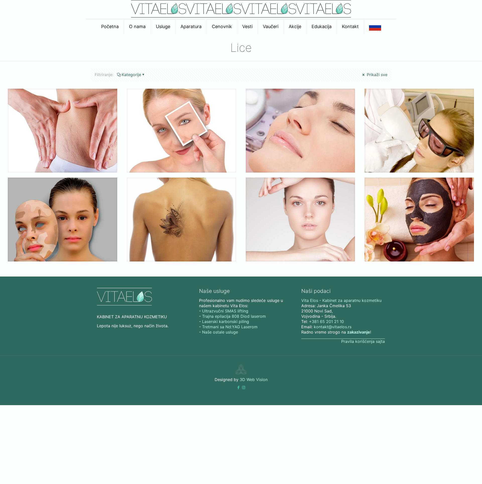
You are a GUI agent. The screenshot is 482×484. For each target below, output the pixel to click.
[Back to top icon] (453, 471)
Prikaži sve (376, 74)
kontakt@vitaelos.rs (332, 326)
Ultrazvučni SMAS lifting (225, 310)
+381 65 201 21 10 (326, 321)
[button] (238, 387)
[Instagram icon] (244, 387)
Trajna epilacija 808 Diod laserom (234, 316)
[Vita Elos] (241, 16)
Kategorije (131, 74)
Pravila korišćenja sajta (363, 341)
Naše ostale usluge (220, 332)
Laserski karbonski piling (225, 321)
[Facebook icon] (238, 387)
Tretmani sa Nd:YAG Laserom (230, 326)
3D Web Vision (254, 379)
